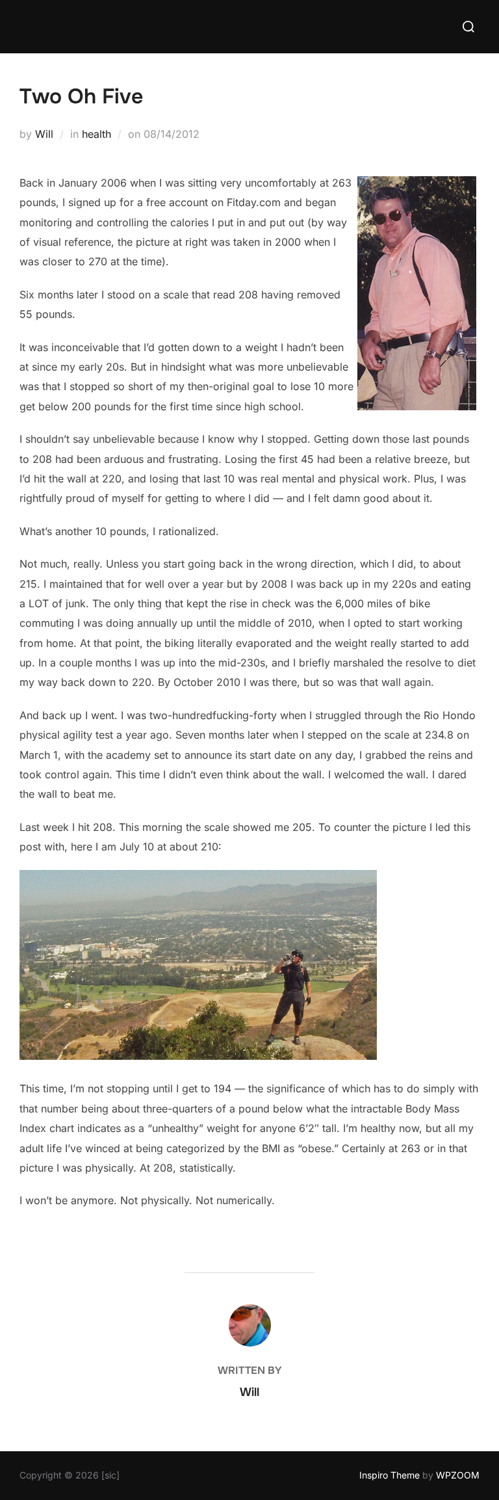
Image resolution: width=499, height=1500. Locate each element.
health (96, 133)
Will (44, 133)
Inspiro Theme (389, 1474)
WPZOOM (458, 1474)
